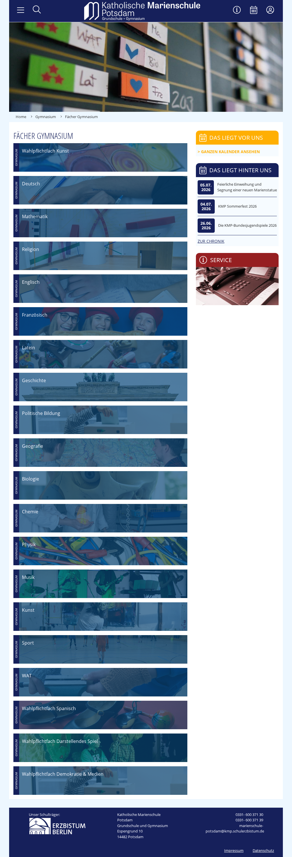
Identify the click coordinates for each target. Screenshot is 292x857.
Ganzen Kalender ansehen (230, 151)
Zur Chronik (211, 241)
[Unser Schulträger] (57, 825)
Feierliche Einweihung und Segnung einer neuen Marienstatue (247, 187)
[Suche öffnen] (36, 10)
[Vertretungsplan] (237, 10)
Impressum (234, 850)
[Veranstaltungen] (254, 10)
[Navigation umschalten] (20, 10)
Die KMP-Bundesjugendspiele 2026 (247, 225)
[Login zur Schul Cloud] (270, 10)
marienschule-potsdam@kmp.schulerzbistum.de (235, 828)
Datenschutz (263, 850)
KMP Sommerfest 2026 (237, 206)
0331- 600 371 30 (249, 814)
